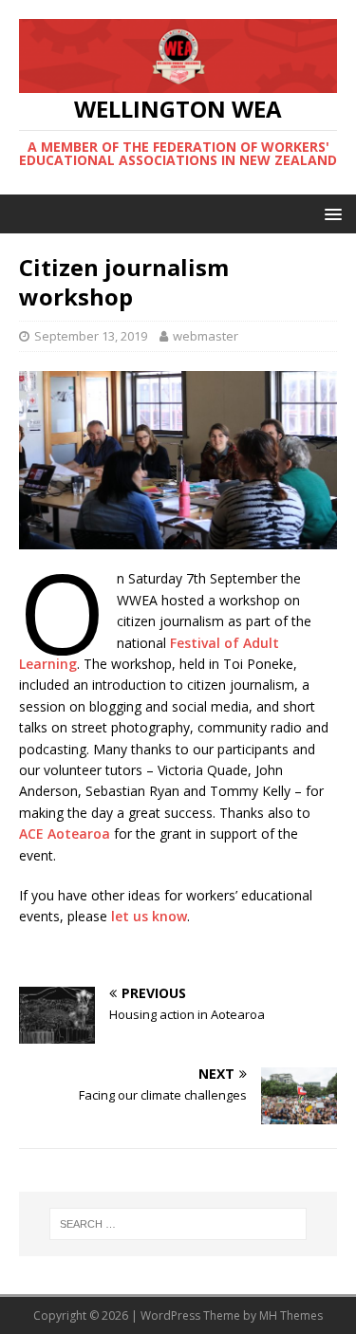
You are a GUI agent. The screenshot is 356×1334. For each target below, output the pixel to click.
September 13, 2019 (90, 335)
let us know (149, 916)
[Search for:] (178, 1224)
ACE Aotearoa (64, 833)
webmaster (205, 335)
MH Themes (291, 1315)
